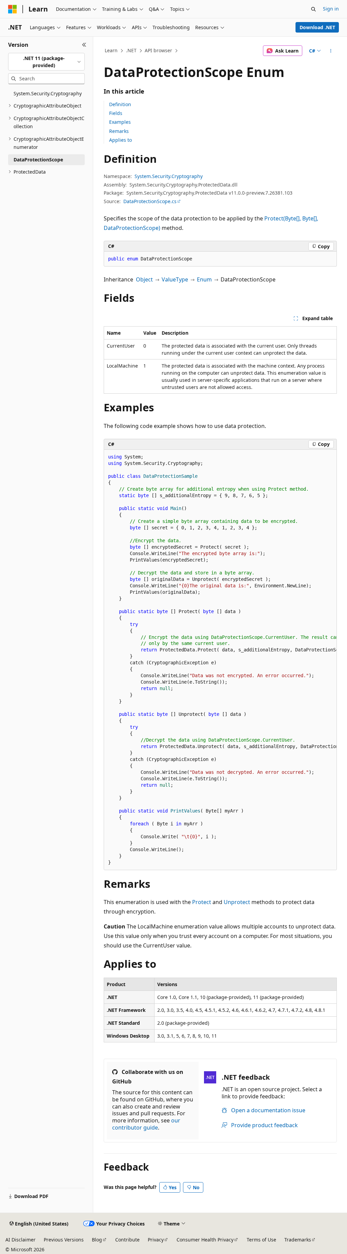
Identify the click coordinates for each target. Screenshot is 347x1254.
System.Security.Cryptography (169, 176)
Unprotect (237, 902)
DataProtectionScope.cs (150, 201)
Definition (120, 104)
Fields (115, 113)
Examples (120, 122)
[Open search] (313, 9)
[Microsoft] (12, 9)
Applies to (120, 140)
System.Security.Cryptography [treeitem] (48, 93)
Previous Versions (64, 1239)
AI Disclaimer (20, 1239)
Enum (204, 279)
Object (144, 279)
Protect (201, 902)
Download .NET (317, 27)
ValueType (175, 279)
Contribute (127, 1239)
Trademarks (297, 1239)
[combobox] (46, 62)
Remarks (119, 131)
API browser (158, 50)
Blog (97, 1239)
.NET (131, 50)
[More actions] (330, 50)
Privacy (156, 1239)
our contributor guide (146, 1124)
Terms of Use (261, 1239)
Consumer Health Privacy (205, 1239)
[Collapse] (84, 44)
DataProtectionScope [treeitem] (38, 159)
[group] (220, 660)
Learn (111, 50)
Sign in (331, 8)
